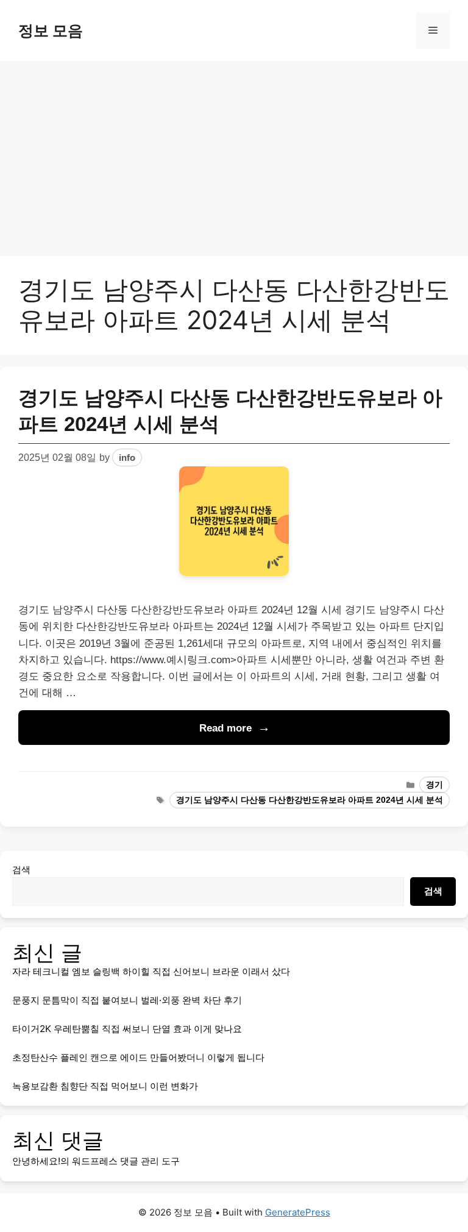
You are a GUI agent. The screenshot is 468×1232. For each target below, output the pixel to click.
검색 (21, 869)
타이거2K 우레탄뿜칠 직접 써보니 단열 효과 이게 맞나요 (127, 1028)
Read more (225, 728)
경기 (434, 784)
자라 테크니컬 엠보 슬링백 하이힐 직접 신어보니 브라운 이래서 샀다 (151, 971)
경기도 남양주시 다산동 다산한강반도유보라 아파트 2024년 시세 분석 (309, 800)
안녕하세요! (36, 1161)
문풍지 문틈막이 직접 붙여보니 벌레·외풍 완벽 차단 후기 (127, 1000)
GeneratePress (297, 1212)
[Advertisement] (234, 152)
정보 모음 (50, 30)
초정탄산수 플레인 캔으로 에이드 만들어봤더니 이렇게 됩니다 (138, 1057)
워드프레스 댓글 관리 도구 (126, 1161)
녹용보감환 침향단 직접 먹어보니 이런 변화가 (105, 1086)
